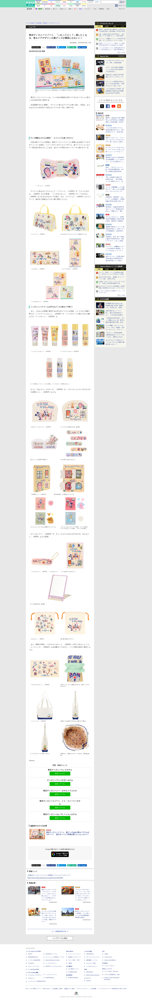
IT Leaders (31, 963)
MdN (85, 969)
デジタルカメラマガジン (35, 975)
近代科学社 (69, 975)
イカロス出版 (88, 951)
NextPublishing (49, 977)
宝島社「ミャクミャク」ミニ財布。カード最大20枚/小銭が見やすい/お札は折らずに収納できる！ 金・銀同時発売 (112, 45)
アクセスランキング (106, 23)
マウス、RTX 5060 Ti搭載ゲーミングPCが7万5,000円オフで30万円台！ (115, 69)
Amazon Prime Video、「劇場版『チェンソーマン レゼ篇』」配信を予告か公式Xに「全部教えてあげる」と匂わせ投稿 (111, 278)
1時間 (99, 26)
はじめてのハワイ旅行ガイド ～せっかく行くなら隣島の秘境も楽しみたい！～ (115, 342)
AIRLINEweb (90, 954)
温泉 (70, 9)
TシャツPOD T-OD (74, 960)
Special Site (104, 56)
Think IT (30, 954)
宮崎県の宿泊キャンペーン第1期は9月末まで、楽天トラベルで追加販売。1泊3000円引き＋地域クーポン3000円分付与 (115, 231)
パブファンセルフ (109, 966)
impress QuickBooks (110, 960)
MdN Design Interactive (92, 975)
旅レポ (55, 9)
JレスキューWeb (91, 963)
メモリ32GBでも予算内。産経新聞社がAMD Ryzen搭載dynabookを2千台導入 (115, 91)
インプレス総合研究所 (34, 960)
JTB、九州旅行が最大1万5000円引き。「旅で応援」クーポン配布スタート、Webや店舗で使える (112, 35)
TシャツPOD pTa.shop (111, 971)
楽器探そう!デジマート (74, 957)
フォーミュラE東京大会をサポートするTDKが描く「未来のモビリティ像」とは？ (115, 83)
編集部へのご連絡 (69, 988)
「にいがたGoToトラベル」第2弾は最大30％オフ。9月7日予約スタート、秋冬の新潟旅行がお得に (112, 49)
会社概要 (93, 988)
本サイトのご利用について (33, 988)
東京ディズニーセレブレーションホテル (60, 814)
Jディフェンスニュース (92, 957)
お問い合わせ (46, 988)
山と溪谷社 (69, 966)
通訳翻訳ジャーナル (92, 960)
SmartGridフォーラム (51, 954)
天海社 (106, 954)
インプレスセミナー (51, 963)
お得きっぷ (63, 9)
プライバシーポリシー (83, 988)
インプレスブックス (51, 974)
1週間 (114, 26)
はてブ (63, 47)
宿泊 (108, 9)
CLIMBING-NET (72, 972)
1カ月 (122, 26)
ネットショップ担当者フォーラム (54, 957)
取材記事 (47, 9)
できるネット (31, 978)
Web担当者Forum (33, 957)
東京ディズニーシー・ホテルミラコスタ (60, 791)
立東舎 (70, 963)
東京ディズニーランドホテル (60, 770)
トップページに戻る (60, 938)
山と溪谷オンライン (73, 969)
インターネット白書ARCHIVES (36, 981)
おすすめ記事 (104, 299)
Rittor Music (69, 951)
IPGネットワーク (107, 969)
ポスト (37, 47)
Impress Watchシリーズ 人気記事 (111, 266)
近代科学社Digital (73, 977)
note (73, 47)
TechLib (88, 980)
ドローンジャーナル (33, 966)
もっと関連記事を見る (59, 931)
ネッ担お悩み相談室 (33, 969)
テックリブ (87, 978)
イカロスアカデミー (92, 966)
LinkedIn (83, 47)
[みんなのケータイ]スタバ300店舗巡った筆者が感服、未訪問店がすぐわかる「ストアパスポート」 (112, 287)
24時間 (107, 26)
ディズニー (88, 9)
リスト (43, 47)
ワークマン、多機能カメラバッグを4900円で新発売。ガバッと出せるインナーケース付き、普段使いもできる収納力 (112, 40)
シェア (52, 47)
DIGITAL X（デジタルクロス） (53, 966)
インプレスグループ (103, 988)
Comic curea (108, 957)
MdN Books (89, 972)
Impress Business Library (52, 960)
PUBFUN (105, 963)
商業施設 (101, 9)
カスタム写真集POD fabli (111, 974)
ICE (103, 951)
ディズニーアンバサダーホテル (60, 780)
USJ (95, 9)
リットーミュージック (74, 954)
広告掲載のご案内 (57, 988)
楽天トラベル (60, 773)
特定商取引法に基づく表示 (119, 988)
